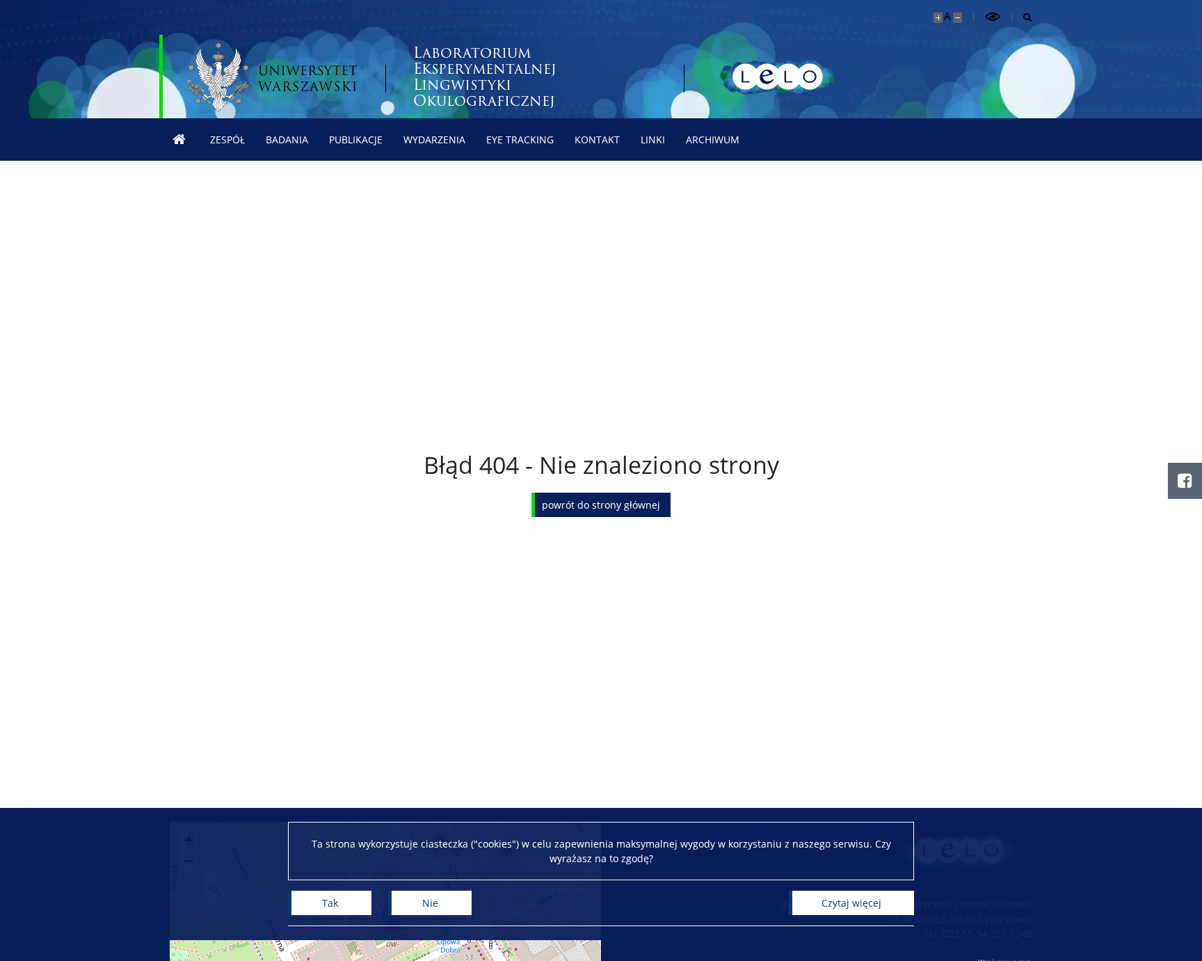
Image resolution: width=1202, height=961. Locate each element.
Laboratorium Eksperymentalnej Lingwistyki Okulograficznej (484, 77)
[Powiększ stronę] (938, 18)
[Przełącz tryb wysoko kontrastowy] (993, 17)
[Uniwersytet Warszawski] (272, 76)
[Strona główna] (179, 139)
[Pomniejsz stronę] (957, 18)
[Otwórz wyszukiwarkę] (1022, 17)
